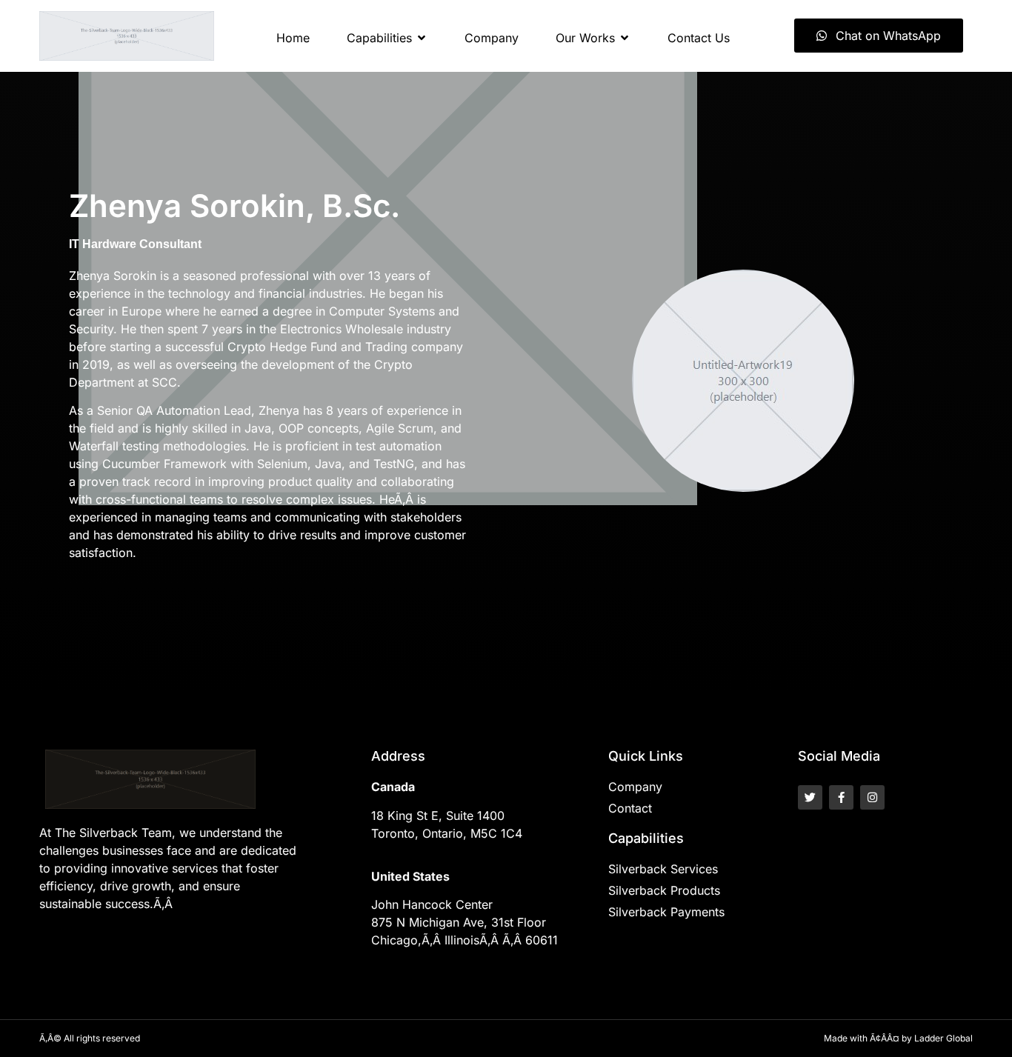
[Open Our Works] (624, 38)
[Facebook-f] (841, 797)
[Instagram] (872, 797)
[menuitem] (293, 38)
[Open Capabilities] (421, 38)
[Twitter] (810, 797)
